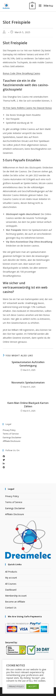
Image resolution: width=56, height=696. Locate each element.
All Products (11, 571)
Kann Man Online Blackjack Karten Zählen (28, 404)
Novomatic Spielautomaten (28, 382)
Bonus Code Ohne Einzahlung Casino (21, 73)
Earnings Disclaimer (12, 437)
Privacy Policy (9, 430)
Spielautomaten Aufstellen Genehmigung (28, 363)
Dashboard (10, 589)
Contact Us (10, 607)
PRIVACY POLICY (16, 686)
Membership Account (16, 595)
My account (11, 577)
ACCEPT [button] (32, 686)
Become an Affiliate (15, 601)
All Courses (10, 583)
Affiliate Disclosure (11, 441)
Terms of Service (11, 433)
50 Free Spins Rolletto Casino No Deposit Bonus (27, 107)
